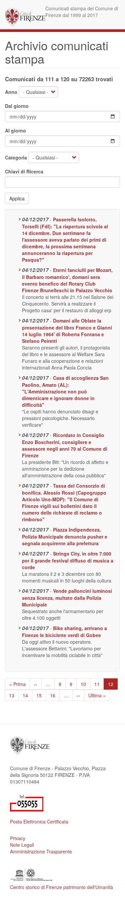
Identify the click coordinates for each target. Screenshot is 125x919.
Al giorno (15, 130)
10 (85, 684)
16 (55, 695)
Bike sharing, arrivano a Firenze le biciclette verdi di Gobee (64, 631)
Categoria (16, 157)
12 (113, 685)
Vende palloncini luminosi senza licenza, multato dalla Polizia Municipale (67, 597)
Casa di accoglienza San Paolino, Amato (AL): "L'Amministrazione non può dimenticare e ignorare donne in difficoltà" (65, 391)
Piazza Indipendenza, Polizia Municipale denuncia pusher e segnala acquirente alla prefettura (64, 536)
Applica (17, 198)
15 (41, 695)
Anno (11, 92)
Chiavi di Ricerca (24, 171)
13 (14, 695)
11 (99, 684)
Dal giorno (17, 106)
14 (27, 695)
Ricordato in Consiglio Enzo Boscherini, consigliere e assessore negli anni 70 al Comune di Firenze (64, 445)
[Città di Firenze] (25, 17)
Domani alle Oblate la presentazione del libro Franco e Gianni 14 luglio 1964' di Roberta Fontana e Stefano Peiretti (67, 330)
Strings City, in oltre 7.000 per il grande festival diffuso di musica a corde (67, 560)
